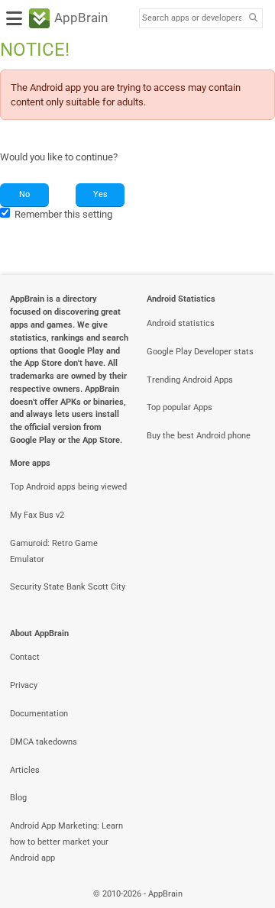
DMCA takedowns (43, 742)
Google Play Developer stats (200, 352)
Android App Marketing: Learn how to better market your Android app (66, 842)
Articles (25, 770)
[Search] (253, 18)
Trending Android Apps (190, 380)
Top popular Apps (179, 407)
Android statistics (181, 323)
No (24, 194)
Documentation (39, 714)
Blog (18, 798)
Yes (100, 194)
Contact (25, 657)
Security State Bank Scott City (67, 587)
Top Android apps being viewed (68, 487)
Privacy (23, 685)
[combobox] (192, 18)
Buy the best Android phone (199, 436)
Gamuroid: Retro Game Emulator (54, 551)
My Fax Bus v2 (37, 515)
